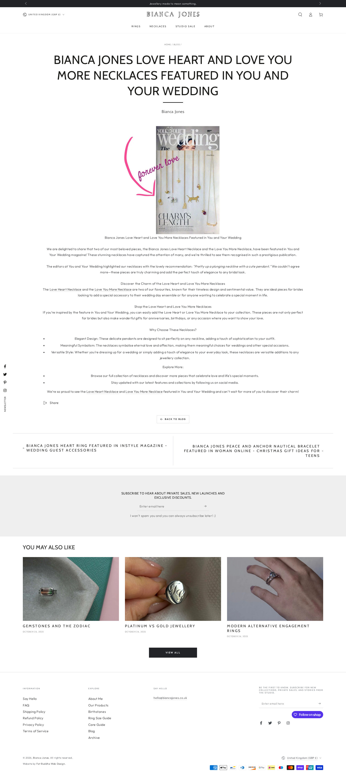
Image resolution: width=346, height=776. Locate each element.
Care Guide (96, 725)
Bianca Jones (41, 757)
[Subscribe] (206, 506)
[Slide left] (26, 3)
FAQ (26, 705)
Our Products (98, 705)
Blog (177, 44)
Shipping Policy (34, 712)
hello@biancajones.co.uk (170, 698)
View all (173, 652)
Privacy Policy (33, 725)
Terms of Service (36, 731)
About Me (95, 699)
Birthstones (97, 712)
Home (167, 44)
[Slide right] (319, 3)
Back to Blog (175, 419)
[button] (300, 14)
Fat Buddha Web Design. (51, 763)
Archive (94, 738)
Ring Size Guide (99, 718)
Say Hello (30, 699)
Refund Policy (33, 718)
